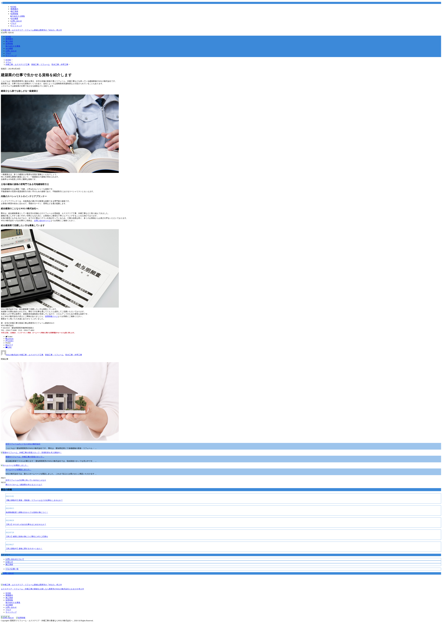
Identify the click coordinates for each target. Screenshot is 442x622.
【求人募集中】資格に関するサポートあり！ (24, 549)
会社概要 (14, 19)
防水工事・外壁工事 (60, 64)
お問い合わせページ (42, 221)
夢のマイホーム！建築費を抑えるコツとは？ (24, 485)
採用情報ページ (51, 316)
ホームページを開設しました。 (18, 470)
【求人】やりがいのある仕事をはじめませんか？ (26, 524)
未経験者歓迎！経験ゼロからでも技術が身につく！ (27, 512)
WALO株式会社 (12, 355)
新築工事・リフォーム (40, 64)
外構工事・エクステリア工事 (17, 64)
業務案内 (14, 9)
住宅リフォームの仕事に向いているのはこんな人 (26, 480)
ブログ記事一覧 (12, 569)
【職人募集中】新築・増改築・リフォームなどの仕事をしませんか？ (34, 500)
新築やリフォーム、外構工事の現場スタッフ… (25, 457)
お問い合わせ (16, 21)
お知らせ (9, 562)
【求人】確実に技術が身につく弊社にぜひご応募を (27, 536)
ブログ (13, 23)
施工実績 (14, 11)
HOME (13, 7)
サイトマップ (16, 26)
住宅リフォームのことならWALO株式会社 (23, 444)
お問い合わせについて (15, 559)
